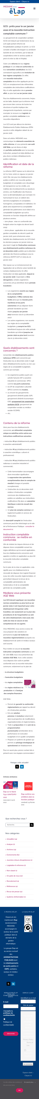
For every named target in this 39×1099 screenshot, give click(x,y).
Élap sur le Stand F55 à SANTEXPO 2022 (10, 785)
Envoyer (11, 1033)
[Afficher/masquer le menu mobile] (34, 8)
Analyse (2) (11, 844)
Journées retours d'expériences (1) (19, 860)
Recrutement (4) (13, 881)
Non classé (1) (12, 871)
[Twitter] (8, 984)
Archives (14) (11, 850)
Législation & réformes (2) (16, 865)
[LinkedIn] (13, 984)
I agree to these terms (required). (28, 1053)
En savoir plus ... (29, 1082)
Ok (19, 1090)
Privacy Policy (28, 1040)
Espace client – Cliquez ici (28, 1074)
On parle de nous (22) (15, 876)
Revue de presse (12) (14, 892)
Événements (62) (13, 855)
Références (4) (12, 886)
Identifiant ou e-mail (28, 998)
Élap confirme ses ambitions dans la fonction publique (28, 786)
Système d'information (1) (16, 897)
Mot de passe (28, 1005)
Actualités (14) (12, 839)
